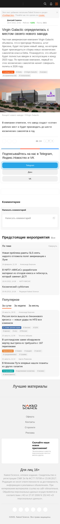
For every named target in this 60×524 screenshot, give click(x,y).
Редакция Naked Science (29, 292)
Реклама (30, 433)
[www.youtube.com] (27, 509)
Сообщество (8, 72)
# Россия (23, 331)
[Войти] (56, 4)
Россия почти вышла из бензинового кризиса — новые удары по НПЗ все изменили (22, 319)
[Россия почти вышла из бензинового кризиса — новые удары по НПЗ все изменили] (54, 320)
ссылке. (42, 15)
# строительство (9, 76)
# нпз (15, 331)
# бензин (26, 328)
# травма (23, 354)
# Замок (18, 351)
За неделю (20, 305)
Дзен (30, 172)
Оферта (30, 417)
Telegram (30, 165)
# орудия (28, 351)
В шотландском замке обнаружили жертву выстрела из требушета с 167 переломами (22, 343)
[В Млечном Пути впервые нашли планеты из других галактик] (54, 366)
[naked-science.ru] (45, 509)
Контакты (30, 422)
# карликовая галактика (25, 371)
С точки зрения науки (11, 328)
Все (53, 237)
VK (30, 179)
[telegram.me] (39, 509)
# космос (43, 72)
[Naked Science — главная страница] (14, 4)
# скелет (38, 351)
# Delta (19, 72)
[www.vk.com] (20, 509)
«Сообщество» (8, 15)
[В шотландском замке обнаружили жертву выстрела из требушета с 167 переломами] (54, 343)
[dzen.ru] (33, 509)
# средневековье (9, 354)
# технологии (24, 76)
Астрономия (8, 371)
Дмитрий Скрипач (14, 20)
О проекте (30, 427)
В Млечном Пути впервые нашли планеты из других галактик (25, 365)
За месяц (34, 305)
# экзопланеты (9, 374)
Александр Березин (28, 264)
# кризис (6, 331)
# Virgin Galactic (31, 72)
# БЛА (35, 328)
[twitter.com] (14, 509)
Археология (8, 351)
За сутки (6, 305)
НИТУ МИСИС (25, 281)
